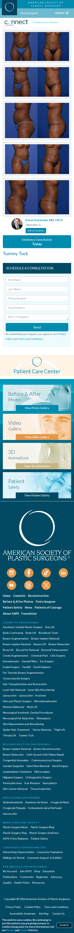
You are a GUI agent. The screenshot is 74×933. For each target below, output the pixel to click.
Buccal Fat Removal (27, 649)
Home (7, 595)
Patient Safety (12, 607)
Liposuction (10, 695)
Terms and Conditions (30, 338)
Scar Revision (32, 783)
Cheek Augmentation (15, 655)
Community (27, 876)
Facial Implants (42, 667)
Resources (38, 882)
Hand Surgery (60, 766)
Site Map (44, 913)
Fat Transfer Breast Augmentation (23, 672)
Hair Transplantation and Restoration (25, 684)
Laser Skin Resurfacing (41, 689)
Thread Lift (9, 735)
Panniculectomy (12, 783)
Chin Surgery (57, 655)
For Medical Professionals (25, 866)
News (28, 607)
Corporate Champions (50, 852)
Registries (42, 876)
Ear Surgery (47, 661)
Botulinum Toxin (48, 632)
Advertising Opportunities (18, 852)
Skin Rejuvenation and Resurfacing (23, 724)
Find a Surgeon (29, 13)
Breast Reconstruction (47, 748)
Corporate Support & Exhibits (44, 857)
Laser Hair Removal (14, 689)
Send (37, 327)
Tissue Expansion (40, 788)
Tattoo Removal (41, 729)
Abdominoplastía (13, 802)
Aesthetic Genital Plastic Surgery (23, 627)
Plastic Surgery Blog (42, 827)
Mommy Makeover (13, 706)
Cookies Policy (32, 906)
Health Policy (22, 882)
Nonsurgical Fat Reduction (18, 718)
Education (49, 871)
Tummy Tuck (26, 735)
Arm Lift (49, 627)
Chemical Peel (39, 655)
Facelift (26, 667)
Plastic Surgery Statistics (44, 832)
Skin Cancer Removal (15, 788)
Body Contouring (13, 632)
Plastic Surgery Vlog (15, 832)
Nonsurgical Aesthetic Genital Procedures (28, 712)
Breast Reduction (59, 644)
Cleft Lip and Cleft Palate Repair (45, 754)
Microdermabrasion (45, 701)
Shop (37, 871)
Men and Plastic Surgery (17, 701)
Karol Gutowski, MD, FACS (44, 220)
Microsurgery (42, 771)
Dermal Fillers (30, 661)
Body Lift (31, 632)
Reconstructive (38, 595)
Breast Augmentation (16, 638)
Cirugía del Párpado (14, 808)
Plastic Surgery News (15, 827)
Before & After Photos (18, 601)
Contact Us (58, 913)
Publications (10, 876)
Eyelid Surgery (11, 667)
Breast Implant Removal (45, 638)
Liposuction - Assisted (32, 695)
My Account (10, 871)
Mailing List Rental (13, 857)
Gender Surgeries (13, 766)
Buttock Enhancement (54, 649)
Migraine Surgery (13, 777)
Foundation (29, 613)
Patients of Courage (48, 607)
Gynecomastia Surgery (16, 678)
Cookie (24, 930)
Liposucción (10, 813)
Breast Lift (40, 644)
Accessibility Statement (22, 913)
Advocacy (56, 876)
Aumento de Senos (36, 802)
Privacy (10, 930)
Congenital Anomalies (16, 760)
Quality (7, 882)
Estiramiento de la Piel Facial (44, 808)
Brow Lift (8, 649)
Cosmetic (19, 595)
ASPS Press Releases (15, 838)
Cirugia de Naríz (59, 802)
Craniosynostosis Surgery (46, 760)
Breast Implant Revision (17, 644)
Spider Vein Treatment (16, 729)
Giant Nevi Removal (38, 766)
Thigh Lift (59, 729)
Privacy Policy (13, 906)
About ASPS (11, 613)
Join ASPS (26, 871)
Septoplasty (50, 783)
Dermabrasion (11, 661)
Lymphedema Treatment (17, 771)
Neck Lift (32, 706)
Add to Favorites (36, 230)
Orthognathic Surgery (38, 777)
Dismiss (64, 925)
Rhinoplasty (44, 718)
